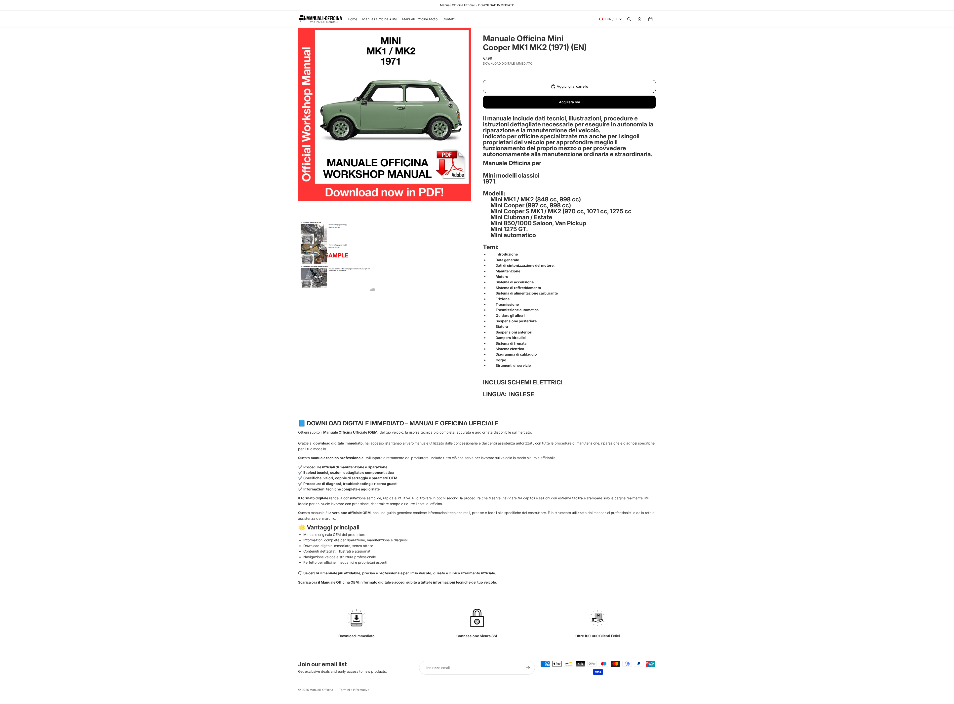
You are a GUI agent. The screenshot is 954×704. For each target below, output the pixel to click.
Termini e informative (354, 690)
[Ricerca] (629, 19)
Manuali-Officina (321, 690)
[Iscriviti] (528, 667)
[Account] (639, 19)
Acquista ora (569, 102)
